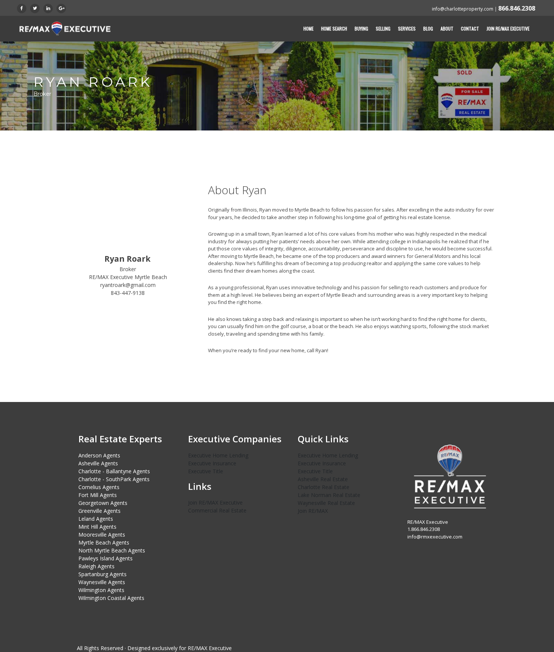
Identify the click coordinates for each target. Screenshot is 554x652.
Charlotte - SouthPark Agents (114, 479)
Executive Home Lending (218, 455)
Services (407, 28)
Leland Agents (95, 518)
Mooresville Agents (101, 534)
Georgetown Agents (102, 502)
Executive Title (205, 471)
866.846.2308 (516, 8)
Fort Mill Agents (97, 495)
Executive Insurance (212, 463)
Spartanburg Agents (102, 574)
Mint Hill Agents (97, 526)
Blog (428, 28)
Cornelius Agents (98, 487)
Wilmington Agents (101, 590)
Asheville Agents (98, 463)
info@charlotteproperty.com (462, 9)
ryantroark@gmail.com (128, 284)
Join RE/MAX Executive (508, 28)
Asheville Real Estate (323, 479)
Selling (383, 28)
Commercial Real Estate (217, 510)
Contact (470, 28)
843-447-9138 (128, 292)
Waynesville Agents (101, 582)
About (447, 28)
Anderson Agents (99, 455)
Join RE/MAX (313, 510)
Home (308, 28)
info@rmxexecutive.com (434, 536)
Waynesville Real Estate (326, 502)
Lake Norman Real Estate (329, 495)
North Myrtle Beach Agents (111, 550)
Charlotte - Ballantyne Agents (114, 471)
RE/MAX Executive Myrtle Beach (128, 277)
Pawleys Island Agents (105, 558)
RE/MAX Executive (210, 648)
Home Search (334, 28)
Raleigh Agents (96, 566)
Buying (361, 28)
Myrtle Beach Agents (103, 542)
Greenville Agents (99, 510)
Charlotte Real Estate (323, 487)
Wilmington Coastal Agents (111, 597)
